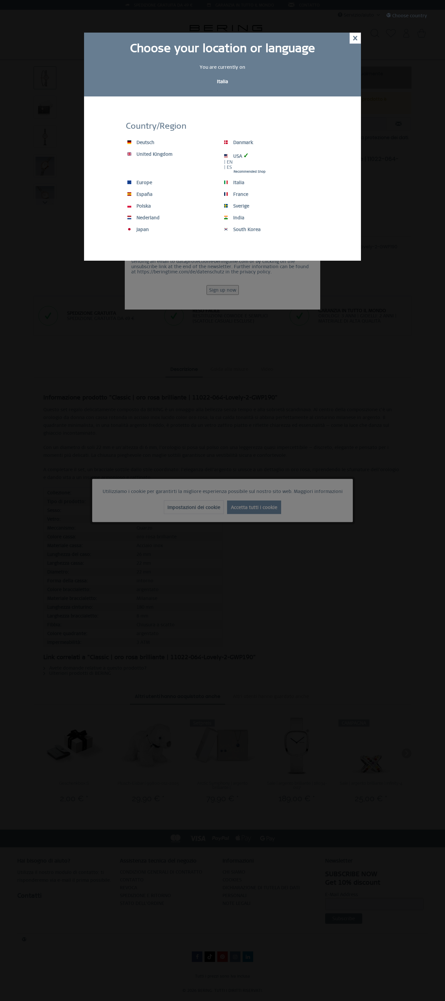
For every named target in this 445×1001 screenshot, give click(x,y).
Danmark (242, 142)
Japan (142, 229)
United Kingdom (153, 154)
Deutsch (144, 142)
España (143, 194)
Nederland (147, 217)
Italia (238, 182)
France (240, 194)
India (238, 217)
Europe (143, 182)
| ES (228, 167)
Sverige (240, 206)
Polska (143, 206)
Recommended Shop (250, 171)
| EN (228, 162)
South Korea (246, 229)
